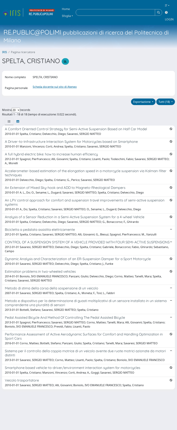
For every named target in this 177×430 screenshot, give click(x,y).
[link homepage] (12, 12)
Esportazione (142, 102)
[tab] (9, 121)
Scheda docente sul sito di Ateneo (55, 87)
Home (66, 9)
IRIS (4, 52)
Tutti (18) (165, 102)
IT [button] (166, 5)
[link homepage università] (42, 12)
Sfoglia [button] (66, 16)
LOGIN (169, 19)
